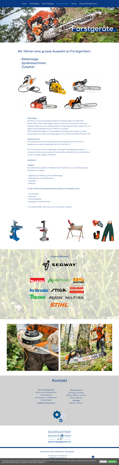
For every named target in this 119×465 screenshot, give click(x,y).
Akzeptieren (112, 461)
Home (24, 4)
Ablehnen (103, 461)
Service (73, 4)
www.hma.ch (32, 160)
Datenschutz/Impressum (88, 4)
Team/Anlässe (34, 4)
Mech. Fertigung (47, 4)
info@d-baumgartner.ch (46, 403)
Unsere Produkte (62, 4)
